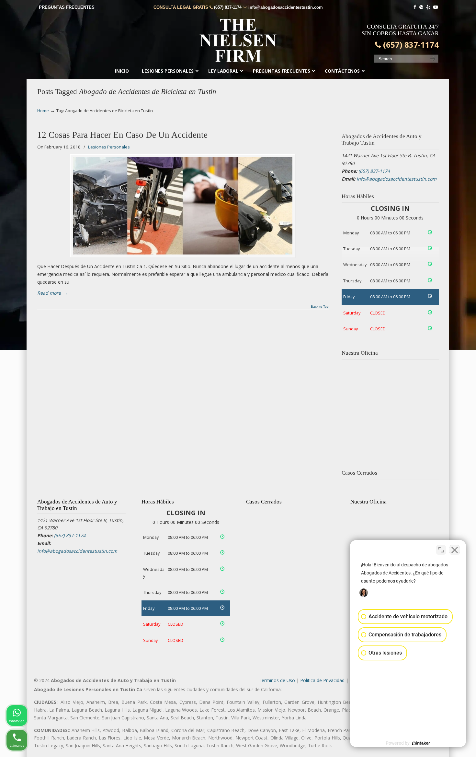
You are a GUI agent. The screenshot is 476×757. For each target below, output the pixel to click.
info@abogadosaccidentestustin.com (285, 7)
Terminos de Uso (277, 680)
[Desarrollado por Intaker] (421, 743)
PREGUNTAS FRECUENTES (67, 7)
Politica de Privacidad (322, 680)
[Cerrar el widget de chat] (454, 550)
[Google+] (421, 7)
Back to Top (320, 306)
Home (43, 110)
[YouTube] (435, 7)
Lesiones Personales (109, 147)
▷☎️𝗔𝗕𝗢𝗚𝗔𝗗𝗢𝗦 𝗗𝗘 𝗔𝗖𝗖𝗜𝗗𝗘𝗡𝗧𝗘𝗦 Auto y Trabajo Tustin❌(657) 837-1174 (238, 40)
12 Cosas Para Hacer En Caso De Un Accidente (122, 135)
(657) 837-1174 (228, 7)
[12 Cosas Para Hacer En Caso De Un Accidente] (182, 205)
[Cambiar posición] (441, 550)
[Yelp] (428, 7)
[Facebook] (415, 7)
